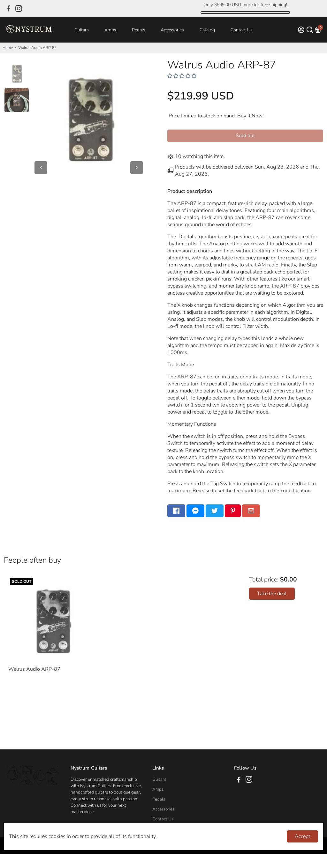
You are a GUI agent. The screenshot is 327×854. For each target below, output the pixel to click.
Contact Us (242, 30)
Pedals (138, 30)
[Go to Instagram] (19, 8)
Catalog (207, 30)
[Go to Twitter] (215, 510)
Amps (110, 30)
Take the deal (272, 593)
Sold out (245, 135)
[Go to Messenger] (195, 510)
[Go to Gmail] (251, 510)
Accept (302, 836)
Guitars (81, 30)
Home (8, 47)
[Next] (136, 167)
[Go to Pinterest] (233, 510)
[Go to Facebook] (8, 8)
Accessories (172, 30)
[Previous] (40, 167)
